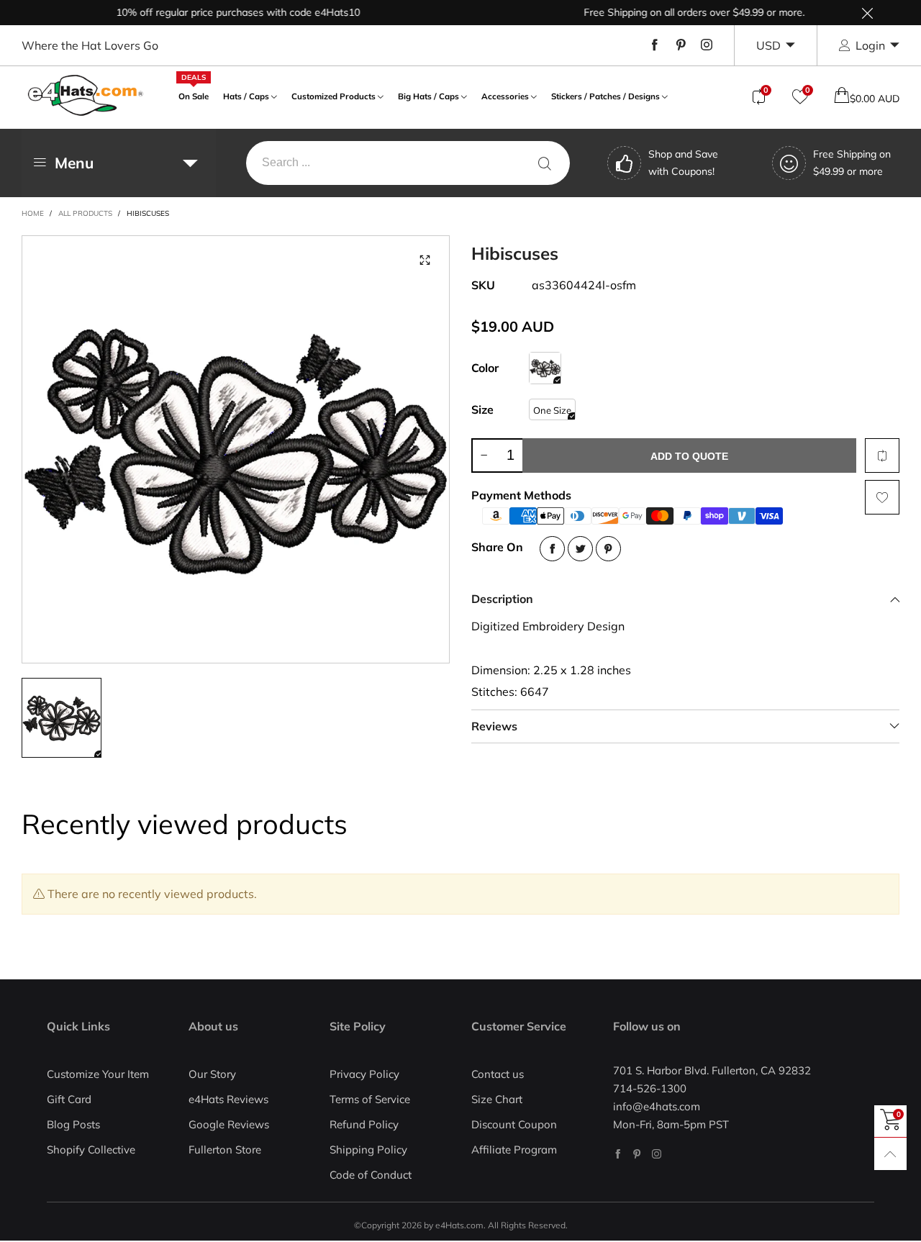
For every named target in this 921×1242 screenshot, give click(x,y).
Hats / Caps (246, 96)
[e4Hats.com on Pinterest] (637, 1154)
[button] (483, 455)
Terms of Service (370, 1099)
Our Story (212, 1074)
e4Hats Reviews (228, 1099)
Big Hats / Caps (428, 96)
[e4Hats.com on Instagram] (656, 1154)
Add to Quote (689, 456)
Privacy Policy (364, 1074)
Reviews (494, 726)
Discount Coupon (514, 1124)
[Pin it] (608, 548)
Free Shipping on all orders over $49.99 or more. (676, 12)
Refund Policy (364, 1124)
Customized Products (333, 96)
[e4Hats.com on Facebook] (617, 1154)
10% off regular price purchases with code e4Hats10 (220, 12)
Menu (74, 162)
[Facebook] (655, 45)
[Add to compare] (882, 455)
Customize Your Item (98, 1074)
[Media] (424, 260)
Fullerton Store (225, 1149)
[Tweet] (580, 548)
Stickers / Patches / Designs (605, 96)
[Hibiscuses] (545, 368)
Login (870, 45)
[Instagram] (707, 45)
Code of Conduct (371, 1175)
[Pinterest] (681, 45)
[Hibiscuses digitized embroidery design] (235, 449)
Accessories (505, 96)
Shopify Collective (91, 1149)
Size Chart (496, 1099)
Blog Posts (73, 1124)
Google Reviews (229, 1124)
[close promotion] (867, 12)
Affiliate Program (514, 1149)
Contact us (497, 1074)
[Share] (552, 548)
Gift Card (69, 1099)
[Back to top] (890, 1154)
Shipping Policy (368, 1149)
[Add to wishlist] (882, 497)
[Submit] (544, 163)
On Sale (193, 94)
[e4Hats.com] (86, 95)
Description (502, 598)
